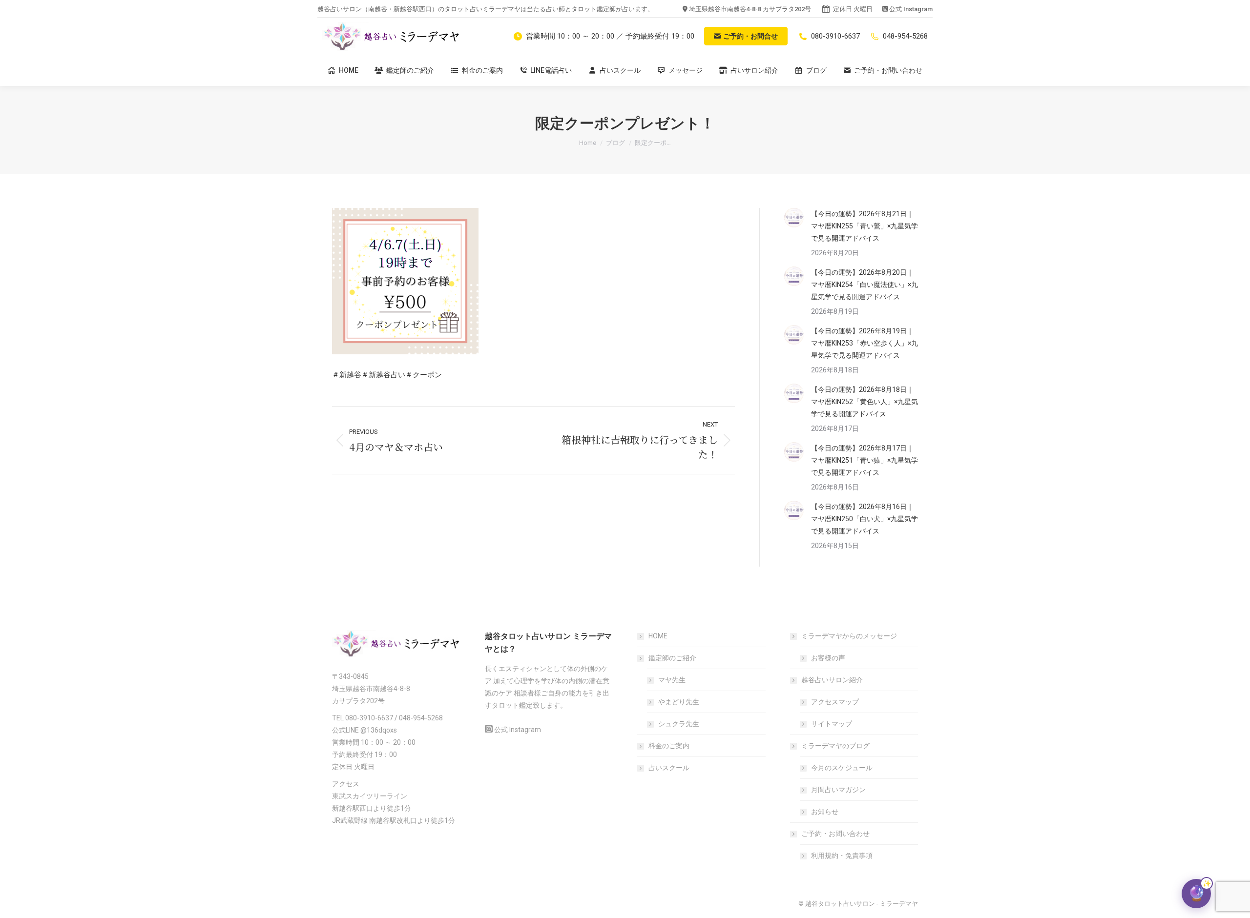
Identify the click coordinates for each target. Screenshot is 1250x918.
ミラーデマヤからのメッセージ (849, 636)
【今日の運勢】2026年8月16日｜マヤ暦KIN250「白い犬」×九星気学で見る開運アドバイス (864, 519)
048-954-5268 (905, 36)
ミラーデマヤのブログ (835, 746)
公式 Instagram (911, 9)
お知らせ (824, 812)
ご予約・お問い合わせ (835, 833)
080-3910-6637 (835, 36)
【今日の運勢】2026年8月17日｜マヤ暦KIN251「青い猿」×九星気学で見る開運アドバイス (864, 460)
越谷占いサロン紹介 (832, 680)
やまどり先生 (678, 702)
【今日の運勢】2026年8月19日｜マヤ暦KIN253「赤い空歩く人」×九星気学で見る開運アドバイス (864, 343)
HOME (657, 636)
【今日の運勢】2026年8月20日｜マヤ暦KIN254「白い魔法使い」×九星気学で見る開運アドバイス (864, 284)
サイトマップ (831, 724)
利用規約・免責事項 (842, 855)
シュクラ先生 (678, 724)
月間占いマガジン (838, 790)
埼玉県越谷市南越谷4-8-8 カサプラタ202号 (750, 9)
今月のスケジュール (842, 768)
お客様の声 (828, 658)
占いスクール (668, 768)
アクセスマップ (835, 702)
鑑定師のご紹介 (672, 658)
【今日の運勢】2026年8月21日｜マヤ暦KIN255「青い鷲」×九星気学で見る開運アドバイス (864, 226)
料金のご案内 (668, 746)
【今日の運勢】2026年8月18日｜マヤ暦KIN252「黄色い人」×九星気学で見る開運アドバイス (864, 402)
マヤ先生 (672, 680)
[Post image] (794, 217)
